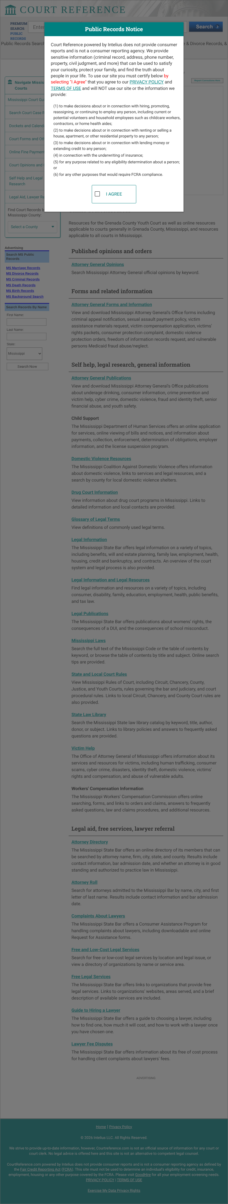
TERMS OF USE (66, 88)
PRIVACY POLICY (146, 82)
